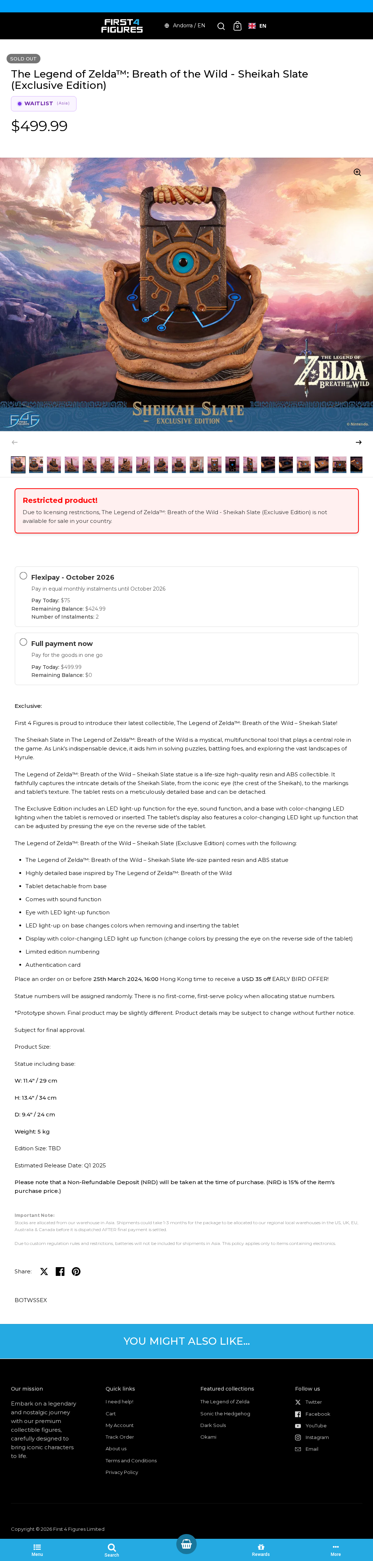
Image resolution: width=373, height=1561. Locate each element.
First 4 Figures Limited (79, 1529)
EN (262, 25)
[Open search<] (221, 26)
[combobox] (257, 26)
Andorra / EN (189, 25)
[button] (359, 442)
